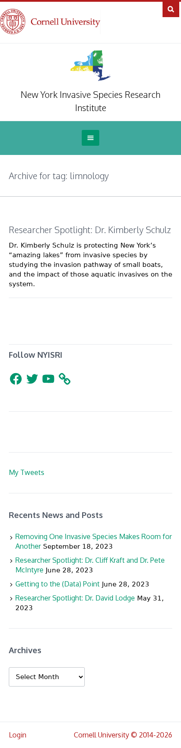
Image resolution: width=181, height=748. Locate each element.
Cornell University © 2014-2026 (123, 734)
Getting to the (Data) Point (57, 583)
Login (17, 734)
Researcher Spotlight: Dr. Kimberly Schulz (90, 229)
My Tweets (26, 472)
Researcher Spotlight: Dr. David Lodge (75, 597)
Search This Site (171, 8)
